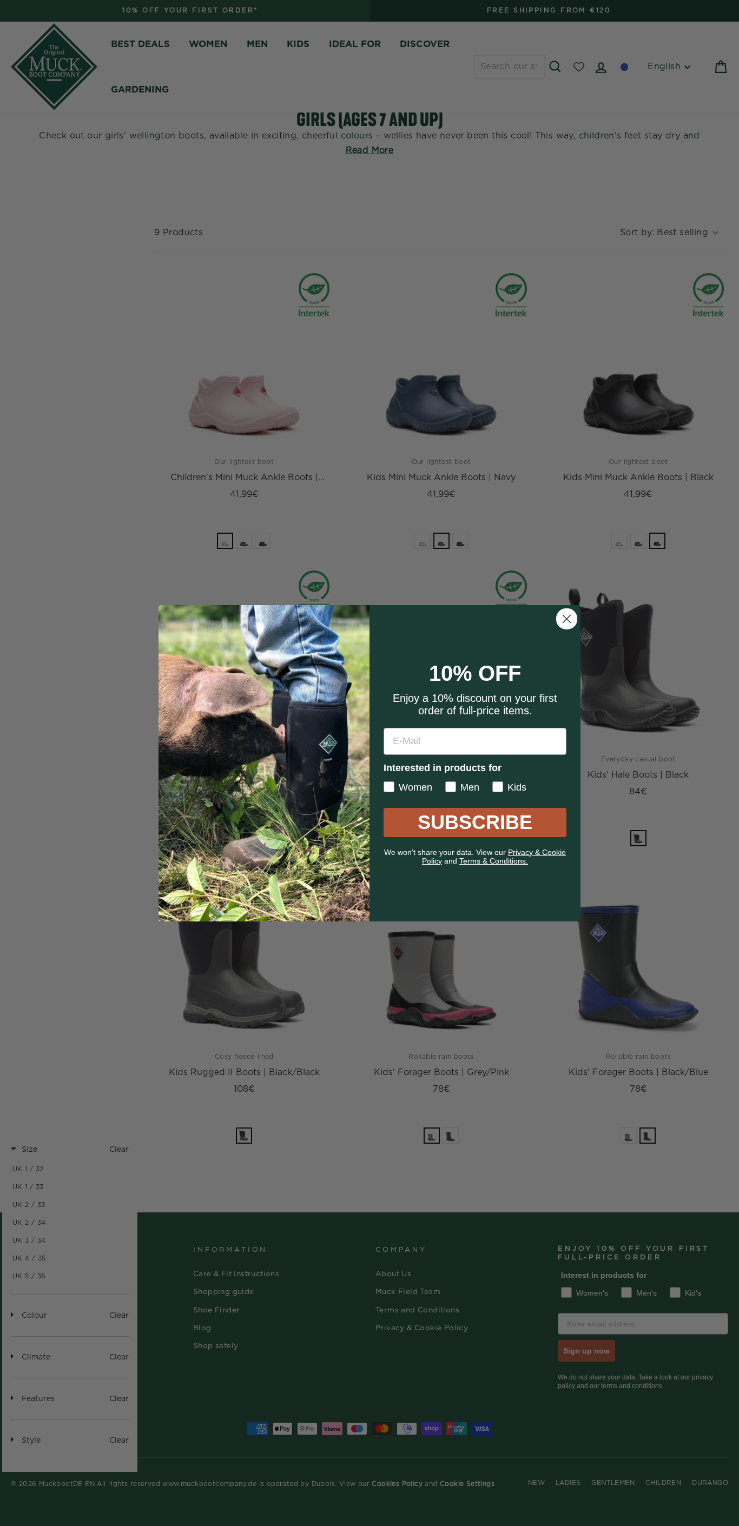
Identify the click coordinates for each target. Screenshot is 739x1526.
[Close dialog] (566, 618)
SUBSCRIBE (475, 822)
